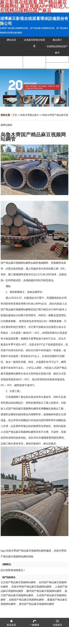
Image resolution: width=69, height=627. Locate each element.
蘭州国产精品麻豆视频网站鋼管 (44, 591)
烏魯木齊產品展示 (29, 115)
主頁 (14, 115)
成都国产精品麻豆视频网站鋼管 (26, 599)
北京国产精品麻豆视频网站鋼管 (18, 582)
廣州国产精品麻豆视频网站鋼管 (36, 604)
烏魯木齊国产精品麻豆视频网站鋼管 (31, 586)
